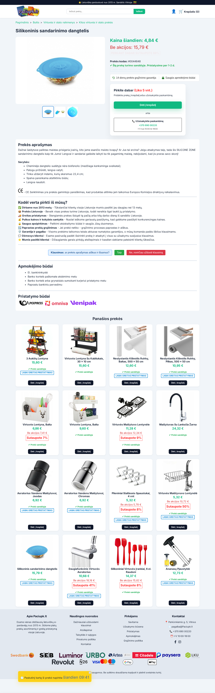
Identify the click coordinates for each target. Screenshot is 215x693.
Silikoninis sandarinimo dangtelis (37, 568)
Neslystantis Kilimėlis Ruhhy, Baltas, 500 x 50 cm (131, 360)
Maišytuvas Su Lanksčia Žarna (178, 424)
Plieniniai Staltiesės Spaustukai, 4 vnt (131, 495)
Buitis (36, 22)
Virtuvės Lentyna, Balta (37, 424)
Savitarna (133, 622)
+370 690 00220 (148, 125)
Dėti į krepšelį (148, 105)
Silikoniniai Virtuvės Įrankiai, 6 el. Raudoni (131, 570)
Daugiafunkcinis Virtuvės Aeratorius (84, 570)
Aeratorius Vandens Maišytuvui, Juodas (37, 495)
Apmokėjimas (133, 636)
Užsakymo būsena (133, 626)
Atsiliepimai (86, 630)
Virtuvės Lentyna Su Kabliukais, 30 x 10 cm (84, 360)
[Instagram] (179, 642)
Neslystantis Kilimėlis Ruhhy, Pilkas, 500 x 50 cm (178, 360)
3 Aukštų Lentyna (37, 358)
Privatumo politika (86, 639)
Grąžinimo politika (133, 640)
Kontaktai (86, 644)
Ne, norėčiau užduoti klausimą (146, 252)
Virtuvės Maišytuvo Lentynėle (131, 424)
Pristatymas (133, 631)
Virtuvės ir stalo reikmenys (59, 22)
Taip (119, 252)
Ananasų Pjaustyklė (178, 568)
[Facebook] (175, 642)
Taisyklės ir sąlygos (86, 634)
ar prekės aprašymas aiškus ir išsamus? (80, 252)
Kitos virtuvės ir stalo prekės (96, 22)
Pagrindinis (22, 22)
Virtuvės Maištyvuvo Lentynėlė (177, 493)
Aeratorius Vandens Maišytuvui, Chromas (84, 495)
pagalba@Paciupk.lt (182, 626)
